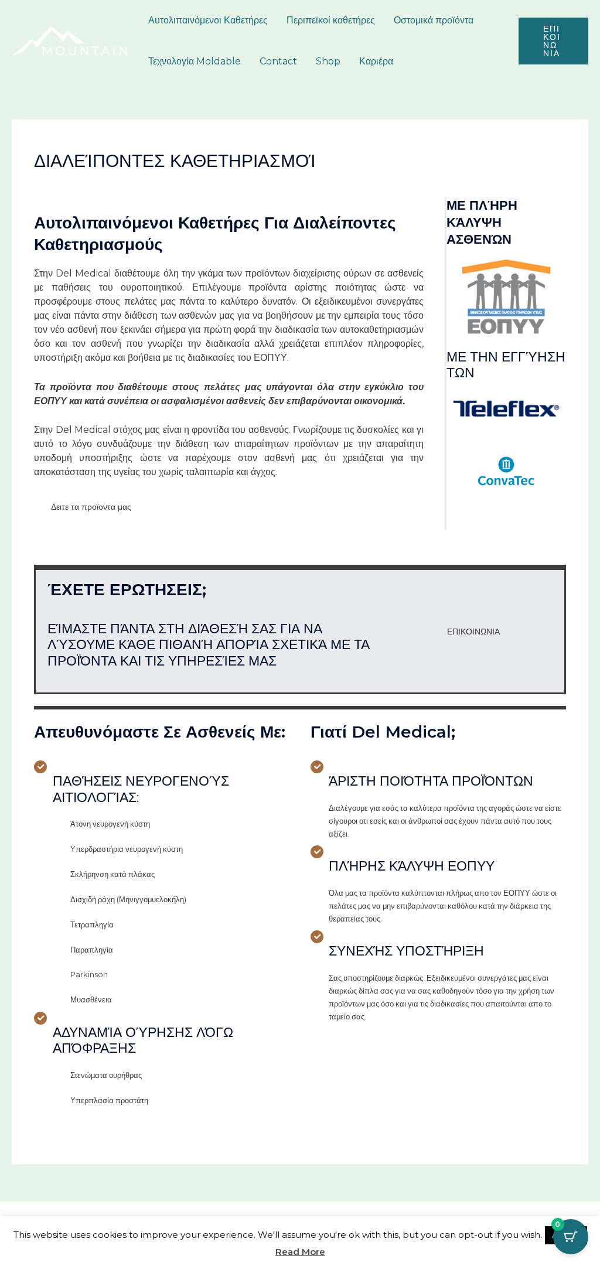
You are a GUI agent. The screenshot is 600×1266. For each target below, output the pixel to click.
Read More (300, 1251)
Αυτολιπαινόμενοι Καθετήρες (208, 20)
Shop (328, 61)
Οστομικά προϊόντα (433, 20)
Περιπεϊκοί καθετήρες (331, 20)
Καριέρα (376, 61)
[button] (553, 41)
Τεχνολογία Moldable (194, 61)
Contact (278, 61)
